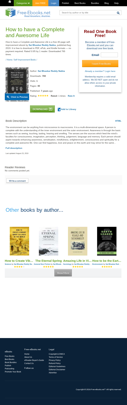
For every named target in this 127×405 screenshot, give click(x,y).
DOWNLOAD (40, 109)
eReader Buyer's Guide (34, 360)
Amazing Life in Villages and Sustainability (77, 260)
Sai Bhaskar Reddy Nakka (42, 45)
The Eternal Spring (48, 260)
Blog (106, 3)
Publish (65, 3)
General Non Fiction (42, 264)
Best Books (79, 3)
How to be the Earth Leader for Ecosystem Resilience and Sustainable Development (106, 260)
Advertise (53, 373)
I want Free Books (101, 63)
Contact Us (29, 363)
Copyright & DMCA (57, 354)
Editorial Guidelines (57, 366)
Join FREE (40, 3)
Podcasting (9, 369)
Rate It (71, 96)
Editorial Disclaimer (57, 369)
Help (116, 3)
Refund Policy (55, 363)
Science (8, 264)
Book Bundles (11, 362)
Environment (97, 264)
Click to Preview (19, 97)
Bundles (95, 3)
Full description (14, 148)
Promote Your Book (13, 372)
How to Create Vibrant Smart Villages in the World (19, 260)
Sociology (67, 264)
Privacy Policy (55, 360)
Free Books (9, 356)
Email (95, 55)
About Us (28, 357)
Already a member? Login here (100, 71)
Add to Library (68, 109)
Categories (22, 3)
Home (26, 354)
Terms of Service (56, 357)
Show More (63, 272)
